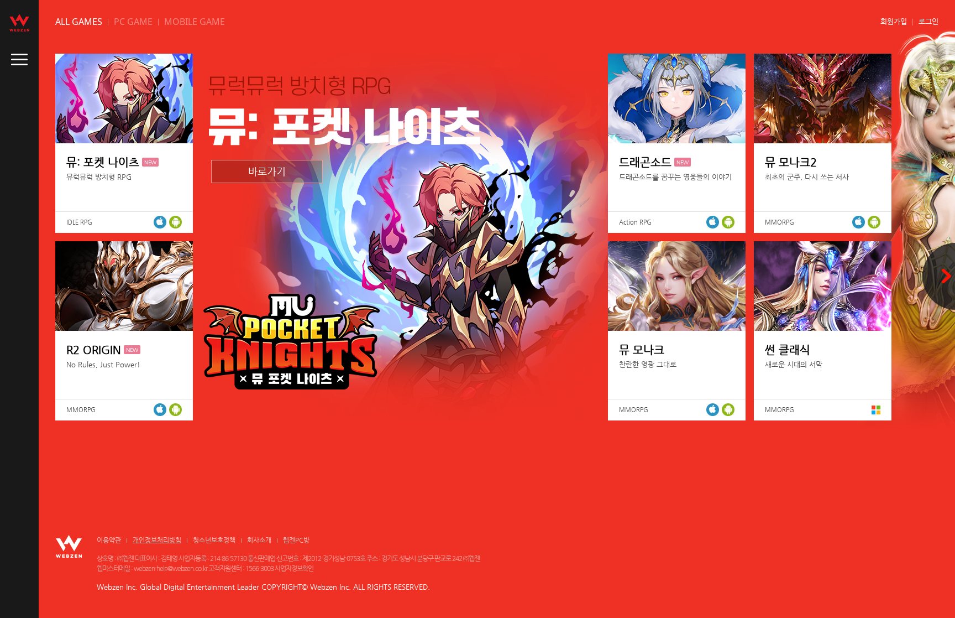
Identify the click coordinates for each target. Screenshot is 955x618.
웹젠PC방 (296, 540)
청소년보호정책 (214, 540)
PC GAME (133, 22)
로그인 (928, 21)
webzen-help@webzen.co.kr (170, 568)
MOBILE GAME (194, 22)
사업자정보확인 (294, 568)
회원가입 (893, 21)
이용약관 (109, 540)
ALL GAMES (78, 22)
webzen (19, 23)
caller (19, 60)
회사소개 (259, 540)
